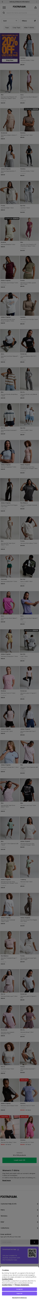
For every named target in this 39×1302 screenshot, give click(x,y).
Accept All (19, 1289)
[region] (19, 1284)
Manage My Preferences (19, 1297)
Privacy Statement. (22, 1285)
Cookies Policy (7, 1279)
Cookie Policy (7, 1285)
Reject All (19, 1293)
